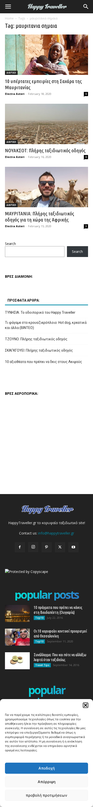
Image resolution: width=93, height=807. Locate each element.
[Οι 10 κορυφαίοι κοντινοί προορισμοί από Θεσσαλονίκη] (17, 637)
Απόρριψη (47, 781)
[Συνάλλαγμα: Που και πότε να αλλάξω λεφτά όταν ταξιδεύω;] (17, 660)
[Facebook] (20, 547)
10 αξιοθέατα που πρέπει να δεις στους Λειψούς (43, 362)
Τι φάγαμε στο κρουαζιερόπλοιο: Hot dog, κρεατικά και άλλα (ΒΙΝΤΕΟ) (46, 325)
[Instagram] (33, 547)
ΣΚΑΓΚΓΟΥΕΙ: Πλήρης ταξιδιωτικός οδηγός (39, 350)
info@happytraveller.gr (56, 533)
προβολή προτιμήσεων (46, 795)
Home (9, 18)
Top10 (39, 617)
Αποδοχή (46, 768)
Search (10, 243)
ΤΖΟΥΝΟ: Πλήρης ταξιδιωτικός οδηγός (36, 339)
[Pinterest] (47, 547)
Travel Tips (42, 665)
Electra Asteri (15, 94)
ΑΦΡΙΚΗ (11, 72)
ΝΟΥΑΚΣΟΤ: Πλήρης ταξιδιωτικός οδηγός (45, 150)
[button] (85, 705)
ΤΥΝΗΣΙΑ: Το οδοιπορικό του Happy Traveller (40, 312)
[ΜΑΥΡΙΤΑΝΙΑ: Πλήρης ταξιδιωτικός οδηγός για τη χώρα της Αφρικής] (46, 187)
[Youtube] (73, 547)
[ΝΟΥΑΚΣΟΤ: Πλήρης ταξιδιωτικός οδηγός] (46, 124)
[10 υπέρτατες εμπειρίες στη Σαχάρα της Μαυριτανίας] (46, 54)
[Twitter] (60, 547)
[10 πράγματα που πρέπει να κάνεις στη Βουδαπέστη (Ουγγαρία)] (17, 613)
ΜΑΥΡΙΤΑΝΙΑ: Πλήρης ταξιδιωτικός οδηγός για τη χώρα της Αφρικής (39, 216)
